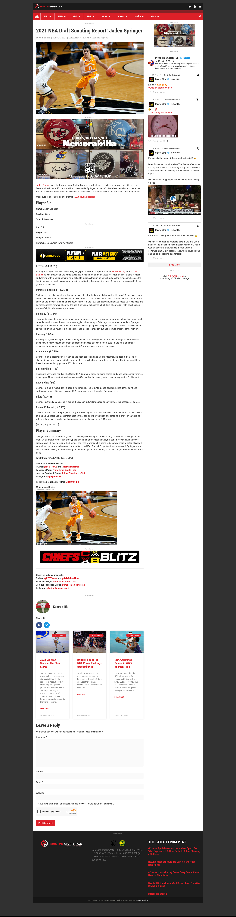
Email (39, 782)
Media (138, 16)
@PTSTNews (50, 466)
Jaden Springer (43, 185)
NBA (75, 16)
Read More (44, 709)
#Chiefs (168, 87)
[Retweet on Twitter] (153, 75)
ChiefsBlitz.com (175, 276)
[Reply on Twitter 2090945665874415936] (150, 141)
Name (39, 772)
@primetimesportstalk (58, 588)
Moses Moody (119, 271)
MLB (60, 16)
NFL (46, 16)
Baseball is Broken (157, 893)
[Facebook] (195, 6)
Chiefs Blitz (160, 79)
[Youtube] (200, 6)
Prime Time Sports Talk (64, 470)
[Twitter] (189, 6)
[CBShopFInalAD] (90, 178)
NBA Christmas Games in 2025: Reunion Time (123, 663)
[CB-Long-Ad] (89, 562)
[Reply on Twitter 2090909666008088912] (150, 218)
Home (36, 16)
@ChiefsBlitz (175, 79)
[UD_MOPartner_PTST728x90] (90, 261)
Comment (41, 737)
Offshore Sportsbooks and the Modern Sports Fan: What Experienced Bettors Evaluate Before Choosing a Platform (174, 851)
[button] (200, 16)
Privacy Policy (142, 900)
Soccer (121, 16)
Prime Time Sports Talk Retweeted (167, 75)
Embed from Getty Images (45, 490)
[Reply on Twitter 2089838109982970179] (150, 258)
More (153, 16)
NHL (89, 16)
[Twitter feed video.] (163, 126)
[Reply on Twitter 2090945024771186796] (150, 92)
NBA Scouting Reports (97, 37)
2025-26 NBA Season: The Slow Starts (50, 663)
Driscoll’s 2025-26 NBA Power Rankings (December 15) (89, 663)
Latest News (75, 37)
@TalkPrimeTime (70, 466)
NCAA (104, 16)
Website (40, 793)
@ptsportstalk (54, 476)
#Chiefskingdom (156, 87)
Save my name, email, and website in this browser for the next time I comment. (76, 804)
